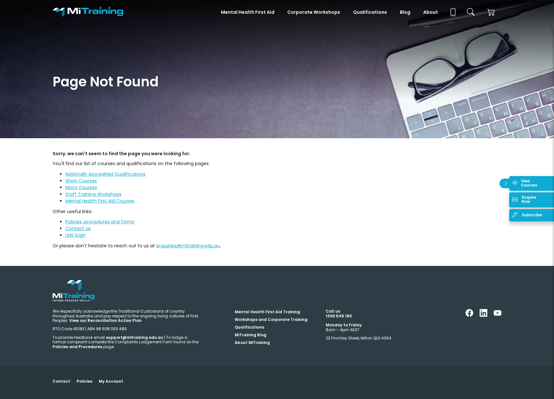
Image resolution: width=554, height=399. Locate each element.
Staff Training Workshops (93, 194)
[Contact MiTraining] (452, 12)
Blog (405, 12)
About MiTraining (252, 342)
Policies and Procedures (77, 346)
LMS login (75, 235)
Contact (61, 381)
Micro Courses (81, 187)
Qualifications (370, 12)
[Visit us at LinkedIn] (483, 315)
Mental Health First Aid (247, 12)
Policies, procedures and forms (99, 222)
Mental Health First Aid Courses (99, 201)
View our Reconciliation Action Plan (105, 320)
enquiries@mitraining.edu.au (188, 246)
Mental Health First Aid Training (267, 312)
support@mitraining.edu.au (134, 337)
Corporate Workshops (313, 12)
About (430, 12)
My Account (111, 381)
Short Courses (81, 181)
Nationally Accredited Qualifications (105, 174)
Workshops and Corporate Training (271, 319)
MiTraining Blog (250, 335)
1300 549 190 (339, 316)
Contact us (78, 228)
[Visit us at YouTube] (497, 315)
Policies (84, 381)
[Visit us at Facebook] (469, 315)
